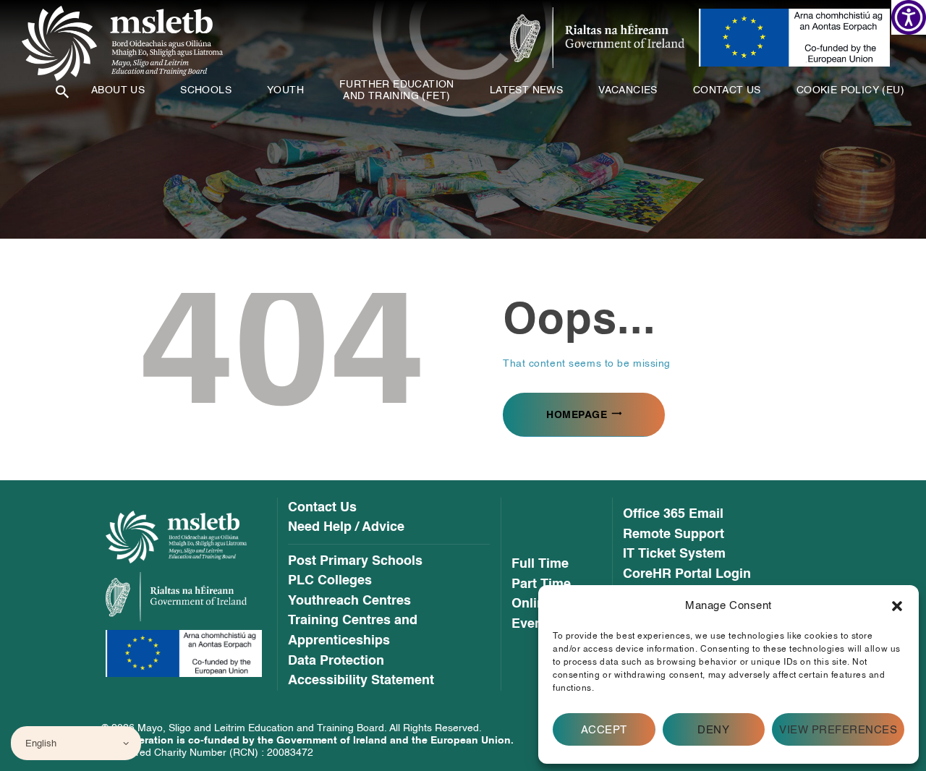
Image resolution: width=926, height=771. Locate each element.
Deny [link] (713, 729)
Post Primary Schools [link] (355, 561)
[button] (897, 606)
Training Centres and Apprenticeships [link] (352, 630)
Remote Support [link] (673, 534)
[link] (908, 17)
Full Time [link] (540, 564)
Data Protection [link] (336, 661)
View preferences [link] (838, 729)
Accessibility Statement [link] (361, 680)
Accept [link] (604, 729)
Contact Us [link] (322, 508)
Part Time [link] (541, 584)
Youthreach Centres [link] (349, 601)
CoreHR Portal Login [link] (687, 574)
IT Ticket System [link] (674, 554)
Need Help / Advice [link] (346, 527)
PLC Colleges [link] (330, 581)
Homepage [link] (576, 414)
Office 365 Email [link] (673, 514)
